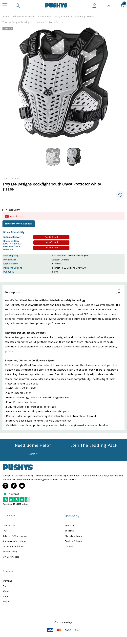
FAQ (4, 530)
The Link (69, 530)
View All (6, 601)
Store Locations (73, 536)
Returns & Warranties (14, 536)
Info (56, 263)
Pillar (5, 596)
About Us (70, 525)
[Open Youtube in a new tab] (22, 486)
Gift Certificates (10, 556)
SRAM (5, 591)
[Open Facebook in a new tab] (14, 486)
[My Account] (94, 5)
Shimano (7, 580)
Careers (69, 546)
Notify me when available (18, 223)
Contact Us (60, 259)
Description (12, 292)
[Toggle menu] (4, 5)
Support (33, 453)
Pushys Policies (73, 541)
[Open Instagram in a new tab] (5, 486)
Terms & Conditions (13, 546)
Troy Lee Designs (11, 179)
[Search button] (18, 5)
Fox (4, 586)
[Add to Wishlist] (120, 195)
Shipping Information (14, 541)
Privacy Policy (9, 551)
